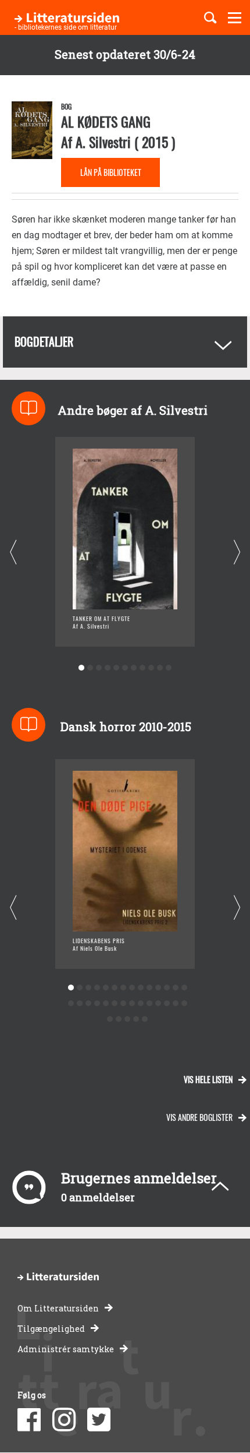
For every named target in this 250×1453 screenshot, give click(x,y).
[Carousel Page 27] (175, 1003)
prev (13, 552)
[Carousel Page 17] (88, 1003)
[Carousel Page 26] (166, 1003)
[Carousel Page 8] (142, 668)
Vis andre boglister (199, 1117)
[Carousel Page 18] (96, 1003)
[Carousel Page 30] (119, 1019)
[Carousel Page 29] (110, 1019)
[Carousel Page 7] (134, 668)
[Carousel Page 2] (90, 668)
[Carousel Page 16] (79, 1003)
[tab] (125, 342)
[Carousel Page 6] (125, 668)
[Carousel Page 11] (169, 668)
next (237, 552)
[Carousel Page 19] (105, 1003)
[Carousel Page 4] (107, 668)
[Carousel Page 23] (140, 1003)
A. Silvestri (103, 141)
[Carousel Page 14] (184, 987)
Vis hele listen (208, 1079)
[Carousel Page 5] (116, 668)
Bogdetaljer (44, 341)
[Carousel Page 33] (145, 1019)
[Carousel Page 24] (149, 1003)
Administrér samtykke (65, 1349)
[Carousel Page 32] (136, 1019)
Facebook (29, 1419)
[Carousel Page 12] (166, 987)
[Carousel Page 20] (114, 1003)
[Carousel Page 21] (123, 1003)
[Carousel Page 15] (70, 1003)
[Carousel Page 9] (151, 668)
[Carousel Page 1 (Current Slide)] (81, 668)
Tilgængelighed (51, 1328)
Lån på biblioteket (110, 172)
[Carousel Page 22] (131, 1003)
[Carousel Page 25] (157, 1003)
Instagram (64, 1419)
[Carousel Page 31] (127, 1019)
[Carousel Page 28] (184, 1003)
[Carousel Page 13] (175, 987)
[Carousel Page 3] (99, 668)
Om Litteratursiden (58, 1308)
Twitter (98, 1419)
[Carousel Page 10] (160, 668)
